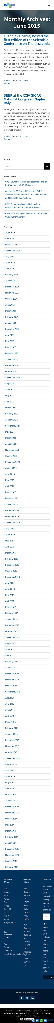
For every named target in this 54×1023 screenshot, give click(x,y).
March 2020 (10, 492)
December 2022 (12, 365)
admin (8, 80)
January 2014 (11, 843)
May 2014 (9, 825)
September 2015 (12, 758)
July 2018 (9, 583)
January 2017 (11, 667)
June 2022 (10, 389)
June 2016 (10, 710)
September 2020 (12, 462)
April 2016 (9, 716)
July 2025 (9, 256)
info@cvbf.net (10, 923)
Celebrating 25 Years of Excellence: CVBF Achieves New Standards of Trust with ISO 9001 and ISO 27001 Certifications (26, 194)
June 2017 (10, 649)
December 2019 (12, 510)
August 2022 (11, 383)
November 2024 (12, 293)
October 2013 (11, 861)
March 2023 (10, 347)
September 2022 (12, 377)
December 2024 (12, 287)
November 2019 (12, 516)
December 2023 (12, 329)
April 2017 (9, 655)
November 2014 (12, 813)
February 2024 (11, 317)
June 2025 (10, 262)
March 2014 (10, 831)
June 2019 (10, 534)
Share (50, 1020)
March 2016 (10, 722)
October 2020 (11, 456)
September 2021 (12, 426)
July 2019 (9, 528)
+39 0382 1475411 (27, 915)
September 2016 (12, 692)
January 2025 (11, 281)
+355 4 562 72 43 (26, 962)
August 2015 (11, 764)
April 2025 (9, 268)
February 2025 (11, 274)
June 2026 (10, 232)
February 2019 (11, 559)
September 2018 (12, 577)
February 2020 (11, 498)
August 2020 (11, 468)
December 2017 (12, 625)
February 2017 (11, 661)
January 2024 (11, 323)
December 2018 (12, 565)
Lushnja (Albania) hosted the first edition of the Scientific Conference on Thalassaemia (27, 39)
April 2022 (9, 401)
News (26, 80)
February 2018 (11, 613)
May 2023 (9, 341)
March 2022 (10, 408)
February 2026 (11, 244)
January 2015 (11, 800)
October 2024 (11, 299)
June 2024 (10, 305)
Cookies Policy (32, 993)
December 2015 (12, 740)
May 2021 (9, 432)
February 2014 (11, 837)
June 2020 (10, 474)
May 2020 (9, 480)
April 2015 (9, 788)
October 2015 (11, 752)
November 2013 (12, 855)
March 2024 (10, 311)
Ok (22, 1019)
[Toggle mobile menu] (49, 5)
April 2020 (9, 486)
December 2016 (12, 673)
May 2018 (9, 595)
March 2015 (10, 794)
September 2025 (12, 250)
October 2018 (11, 571)
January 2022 (11, 420)
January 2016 (11, 734)
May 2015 (9, 782)
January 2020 (11, 504)
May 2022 (9, 395)
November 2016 (12, 680)
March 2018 (10, 607)
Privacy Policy (21, 993)
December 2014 (12, 807)
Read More (7, 83)
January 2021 (11, 444)
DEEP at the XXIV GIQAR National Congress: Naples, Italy (25, 99)
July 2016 (9, 704)
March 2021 (10, 438)
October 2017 (11, 631)
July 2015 (9, 770)
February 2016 (11, 728)
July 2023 (9, 335)
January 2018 (11, 619)
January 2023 (11, 359)
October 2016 (11, 686)
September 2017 (12, 637)
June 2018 (10, 589)
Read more (29, 1019)
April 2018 (9, 601)
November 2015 (12, 746)
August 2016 (11, 698)
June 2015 (10, 776)
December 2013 (12, 849)
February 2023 (11, 353)
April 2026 (9, 238)
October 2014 (11, 819)
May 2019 (9, 541)
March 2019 (10, 553)
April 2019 (9, 547)
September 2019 (12, 522)
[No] (51, 1015)
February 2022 (11, 414)
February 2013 (11, 867)
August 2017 (11, 643)
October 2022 (11, 371)
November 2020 (12, 450)
